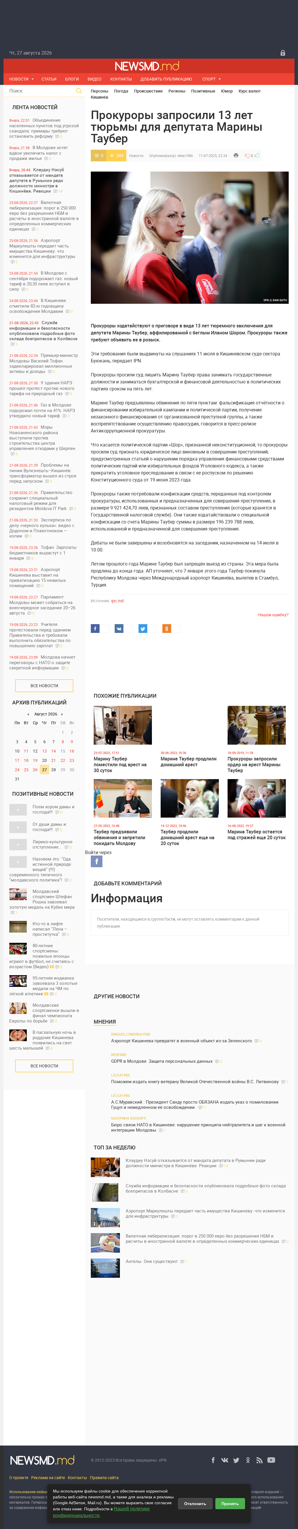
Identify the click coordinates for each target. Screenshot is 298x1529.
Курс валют (250, 91)
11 (26, 751)
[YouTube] (271, 1460)
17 (17, 760)
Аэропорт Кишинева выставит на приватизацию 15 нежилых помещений (37, 577)
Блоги (72, 79)
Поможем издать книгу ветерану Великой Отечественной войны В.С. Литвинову (199, 1081)
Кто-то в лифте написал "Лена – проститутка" (51, 929)
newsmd (119, 1054)
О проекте (18, 1477)
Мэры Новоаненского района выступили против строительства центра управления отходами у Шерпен (42, 440)
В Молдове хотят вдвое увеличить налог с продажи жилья (38, 152)
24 (17, 769)
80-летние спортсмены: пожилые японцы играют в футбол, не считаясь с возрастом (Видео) (41, 955)
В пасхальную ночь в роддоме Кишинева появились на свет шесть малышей (42, 1040)
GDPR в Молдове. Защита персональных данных (166, 1061)
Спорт (209, 79)
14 (53, 751)
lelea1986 (185, 155)
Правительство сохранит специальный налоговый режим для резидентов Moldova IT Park (42, 500)
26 (35, 769)
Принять (230, 1503)
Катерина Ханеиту (128, 1118)
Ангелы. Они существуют (156, 1261)
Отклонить (195, 1503)
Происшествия (148, 91)
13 (44, 751)
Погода (121, 91)
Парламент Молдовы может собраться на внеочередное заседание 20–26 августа (42, 605)
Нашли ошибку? (273, 614)
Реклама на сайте (48, 1477)
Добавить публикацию (166, 79)
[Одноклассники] (248, 1460)
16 (72, 751)
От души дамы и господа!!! (49, 826)
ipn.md (117, 600)
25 (26, 769)
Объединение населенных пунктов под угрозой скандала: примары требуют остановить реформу (44, 128)
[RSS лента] (259, 1460)
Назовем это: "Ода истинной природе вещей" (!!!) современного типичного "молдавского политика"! (40, 869)
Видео (95, 79)
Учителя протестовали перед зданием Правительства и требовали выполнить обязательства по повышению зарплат (40, 634)
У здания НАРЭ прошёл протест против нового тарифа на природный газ (41, 388)
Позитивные (203, 91)
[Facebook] (213, 1460)
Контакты (121, 79)
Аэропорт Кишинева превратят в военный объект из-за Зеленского (186, 1040)
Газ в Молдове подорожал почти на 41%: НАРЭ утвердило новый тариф (42, 410)
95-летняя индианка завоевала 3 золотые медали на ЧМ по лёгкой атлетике (43, 985)
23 (72, 760)
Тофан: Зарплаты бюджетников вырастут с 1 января (43, 552)
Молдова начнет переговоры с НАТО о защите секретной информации (42, 662)
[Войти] (283, 53)
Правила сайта (104, 1477)
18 (26, 760)
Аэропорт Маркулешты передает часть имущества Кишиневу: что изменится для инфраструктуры (42, 250)
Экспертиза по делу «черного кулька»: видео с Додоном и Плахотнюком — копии (41, 528)
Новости (19, 79)
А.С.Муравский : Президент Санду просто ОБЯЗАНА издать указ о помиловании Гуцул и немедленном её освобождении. (195, 1104)
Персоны (99, 91)
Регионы (176, 91)
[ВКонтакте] (224, 1460)
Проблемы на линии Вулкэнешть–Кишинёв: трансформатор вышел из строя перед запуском (42, 473)
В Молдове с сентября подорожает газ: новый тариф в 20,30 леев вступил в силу (43, 281)
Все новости (44, 685)
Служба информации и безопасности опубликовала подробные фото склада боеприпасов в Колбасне (43, 333)
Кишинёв (99, 97)
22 (63, 760)
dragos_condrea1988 (130, 1034)
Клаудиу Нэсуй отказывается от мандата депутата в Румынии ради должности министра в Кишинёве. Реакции (36, 180)
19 (35, 760)
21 (53, 760)
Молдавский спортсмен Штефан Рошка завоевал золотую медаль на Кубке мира (41, 901)
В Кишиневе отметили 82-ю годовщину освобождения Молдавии (41, 305)
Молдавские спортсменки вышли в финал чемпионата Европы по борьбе (44, 1013)
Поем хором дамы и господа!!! (53, 809)
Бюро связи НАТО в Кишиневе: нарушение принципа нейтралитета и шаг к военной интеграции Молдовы (198, 1127)
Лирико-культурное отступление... (52, 844)
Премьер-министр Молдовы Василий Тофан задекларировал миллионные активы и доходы (43, 363)
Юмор (227, 91)
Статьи (49, 79)
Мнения (105, 1021)
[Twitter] (236, 1460)
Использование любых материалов (39, 1491)
